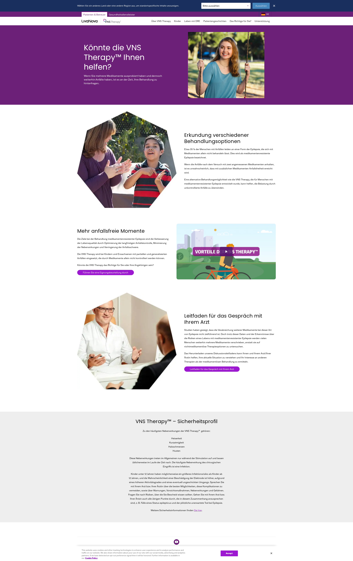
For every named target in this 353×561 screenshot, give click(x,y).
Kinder (177, 21)
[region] (176, 553)
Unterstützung (262, 21)
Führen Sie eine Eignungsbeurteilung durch (105, 272)
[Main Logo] (107, 21)
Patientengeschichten (214, 21)
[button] (226, 251)
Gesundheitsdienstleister (122, 14)
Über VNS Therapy (161, 21)
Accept (229, 553)
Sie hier (198, 510)
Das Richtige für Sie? (240, 21)
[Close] (274, 5)
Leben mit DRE (192, 21)
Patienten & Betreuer (94, 14)
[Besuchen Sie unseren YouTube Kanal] (176, 542)
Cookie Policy (91, 558)
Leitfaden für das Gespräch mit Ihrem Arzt (212, 369)
